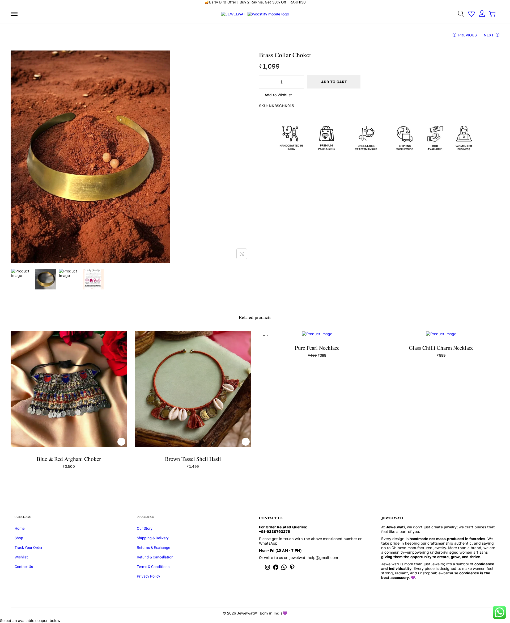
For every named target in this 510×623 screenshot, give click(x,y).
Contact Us (24, 567)
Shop (19, 538)
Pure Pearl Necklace (317, 347)
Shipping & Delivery (153, 538)
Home (19, 528)
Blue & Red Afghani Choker (69, 458)
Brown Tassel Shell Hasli (193, 458)
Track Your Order (28, 547)
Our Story (144, 528)
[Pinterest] (292, 569)
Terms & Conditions (153, 567)
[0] (471, 14)
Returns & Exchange (153, 547)
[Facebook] (276, 569)
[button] (275, 95)
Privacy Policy (148, 576)
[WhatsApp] (284, 569)
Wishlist (21, 557)
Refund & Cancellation (155, 557)
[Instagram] (267, 569)
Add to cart (334, 81)
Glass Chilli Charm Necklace (441, 347)
